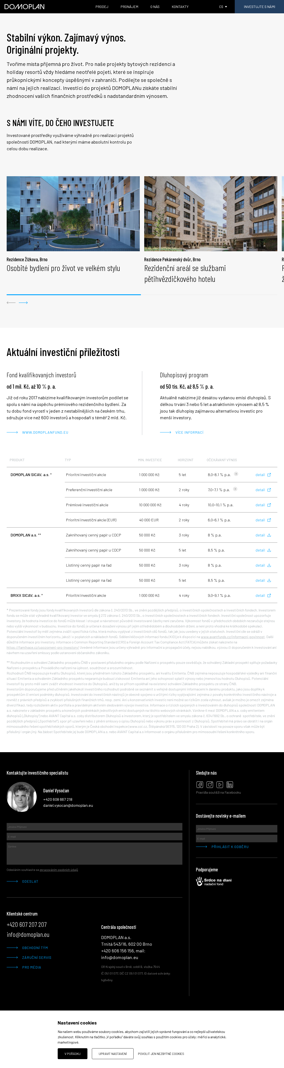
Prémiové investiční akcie (87, 504)
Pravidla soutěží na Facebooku (218, 792)
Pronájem (129, 6)
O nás (155, 6)
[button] (11, 303)
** (26, 534)
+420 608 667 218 (57, 799)
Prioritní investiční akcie (86, 474)
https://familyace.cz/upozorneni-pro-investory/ (43, 647)
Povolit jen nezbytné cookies (161, 1054)
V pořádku (73, 1054)
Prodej (101, 6)
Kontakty (180, 6)
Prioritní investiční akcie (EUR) (91, 519)
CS (221, 6)
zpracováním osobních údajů (59, 870)
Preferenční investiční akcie (89, 489)
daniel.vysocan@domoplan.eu (68, 805)
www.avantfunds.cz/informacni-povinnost (233, 637)
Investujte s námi (259, 6)
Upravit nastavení (113, 1054)
